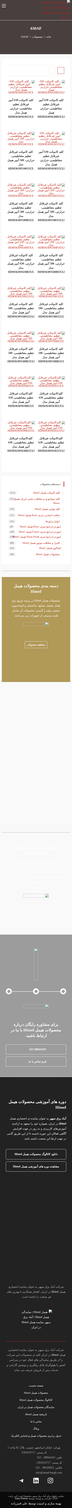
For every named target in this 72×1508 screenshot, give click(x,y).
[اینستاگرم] (50, 1480)
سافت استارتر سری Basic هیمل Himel (39, 515)
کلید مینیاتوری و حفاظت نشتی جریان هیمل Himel (37, 501)
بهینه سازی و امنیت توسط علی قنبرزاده (36, 1503)
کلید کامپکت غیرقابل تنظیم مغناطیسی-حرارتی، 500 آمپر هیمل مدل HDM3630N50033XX (21, 160)
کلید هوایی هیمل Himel (47, 509)
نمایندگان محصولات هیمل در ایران (36, 1407)
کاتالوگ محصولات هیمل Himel (36, 1399)
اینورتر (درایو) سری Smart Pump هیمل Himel (37, 536)
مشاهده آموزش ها (36, 916)
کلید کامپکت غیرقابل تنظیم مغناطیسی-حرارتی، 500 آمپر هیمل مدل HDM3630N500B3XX (21, 212)
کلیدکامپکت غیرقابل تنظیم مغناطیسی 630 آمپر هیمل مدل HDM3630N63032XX (51, 400)
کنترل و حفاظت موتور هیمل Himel (41, 542)
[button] (36, 1049)
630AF (24, 36)
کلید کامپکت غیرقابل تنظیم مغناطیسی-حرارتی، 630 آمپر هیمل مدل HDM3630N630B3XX (21, 263)
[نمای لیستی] (52, 70)
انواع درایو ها (53, 521)
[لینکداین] (36, 1480)
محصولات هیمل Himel (48, 554)
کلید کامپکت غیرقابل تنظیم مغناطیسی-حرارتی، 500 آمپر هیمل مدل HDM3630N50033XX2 (51, 212)
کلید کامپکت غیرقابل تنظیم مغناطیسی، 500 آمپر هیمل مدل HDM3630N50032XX (51, 310)
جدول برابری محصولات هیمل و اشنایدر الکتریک (36, 1435)
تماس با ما (36, 1421)
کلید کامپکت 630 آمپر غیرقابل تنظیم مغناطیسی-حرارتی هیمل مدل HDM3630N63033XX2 (51, 160)
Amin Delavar (21, 1498)
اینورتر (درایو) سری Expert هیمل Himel (40, 531)
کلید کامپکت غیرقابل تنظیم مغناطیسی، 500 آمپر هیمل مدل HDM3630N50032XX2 (21, 310)
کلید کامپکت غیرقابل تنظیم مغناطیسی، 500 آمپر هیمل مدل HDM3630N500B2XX (51, 355)
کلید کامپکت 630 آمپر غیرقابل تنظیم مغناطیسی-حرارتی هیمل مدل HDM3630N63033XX (21, 108)
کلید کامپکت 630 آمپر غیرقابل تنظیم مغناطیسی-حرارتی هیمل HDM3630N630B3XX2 (51, 108)
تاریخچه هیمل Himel (36, 1414)
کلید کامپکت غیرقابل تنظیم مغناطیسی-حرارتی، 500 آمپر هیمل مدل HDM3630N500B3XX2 (51, 263)
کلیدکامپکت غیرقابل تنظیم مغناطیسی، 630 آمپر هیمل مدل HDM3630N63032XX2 (51, 444)
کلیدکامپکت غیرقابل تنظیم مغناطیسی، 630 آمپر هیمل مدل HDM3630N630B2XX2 (21, 444)
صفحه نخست (36, 1385)
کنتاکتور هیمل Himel (50, 548)
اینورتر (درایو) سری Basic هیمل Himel (40, 526)
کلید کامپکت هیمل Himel (46, 492)
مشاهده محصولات (36, 644)
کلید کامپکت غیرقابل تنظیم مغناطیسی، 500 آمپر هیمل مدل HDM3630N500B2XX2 (21, 355)
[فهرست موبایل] (4, 5)
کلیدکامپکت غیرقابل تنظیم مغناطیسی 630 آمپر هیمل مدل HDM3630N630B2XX (21, 400)
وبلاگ (36, 1428)
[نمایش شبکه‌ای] (60, 70)
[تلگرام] (21, 1480)
